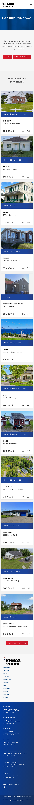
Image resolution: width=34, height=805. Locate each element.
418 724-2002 (10, 712)
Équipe (5, 673)
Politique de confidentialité (9, 799)
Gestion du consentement (17, 800)
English (5, 697)
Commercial (7, 670)
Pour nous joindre (22, 57)
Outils (5, 685)
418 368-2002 (10, 777)
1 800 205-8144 (10, 734)
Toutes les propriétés (17, 643)
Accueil (7, 57)
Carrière (6, 682)
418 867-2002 (10, 723)
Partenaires (7, 679)
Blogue (5, 691)
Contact (6, 694)
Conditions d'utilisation (24, 799)
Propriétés (6, 667)
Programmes (7, 688)
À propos (6, 676)
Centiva (20, 802)
